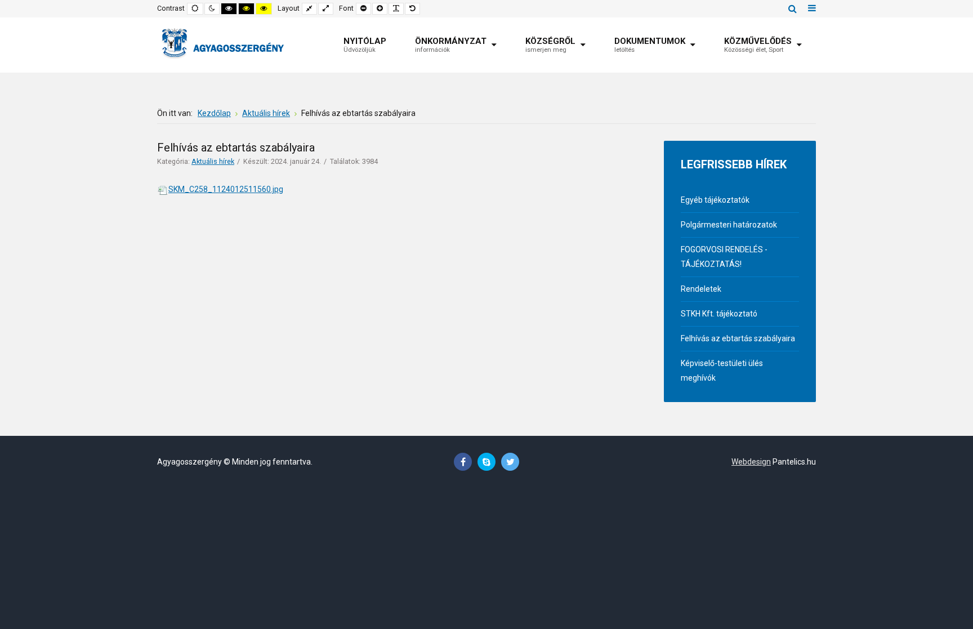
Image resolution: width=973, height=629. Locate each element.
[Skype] (486, 462)
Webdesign (751, 461)
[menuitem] (364, 45)
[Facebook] (463, 462)
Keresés (792, 8)
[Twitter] (510, 462)
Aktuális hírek (212, 161)
